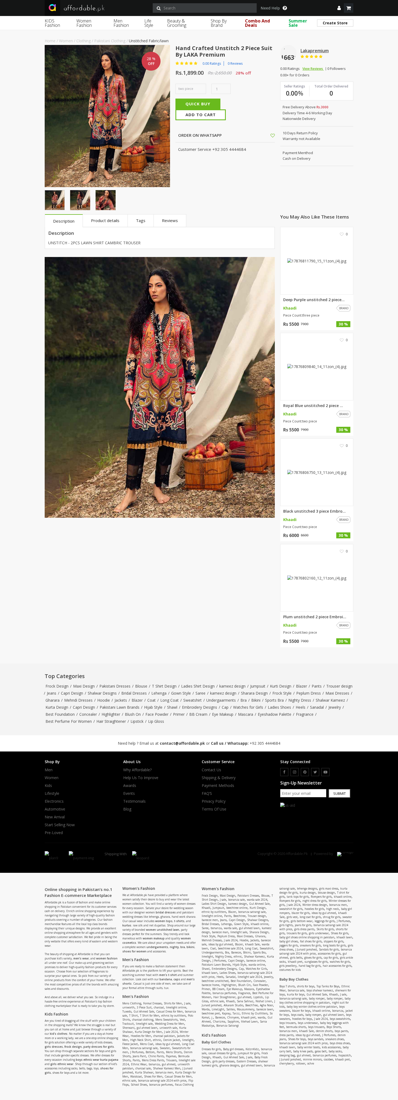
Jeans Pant (139, 1056)
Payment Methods (218, 785)
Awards (129, 785)
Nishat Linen (264, 1001)
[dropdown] (339, 8)
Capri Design (72, 693)
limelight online (176, 1007)
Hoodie (103, 700)
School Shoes (139, 1084)
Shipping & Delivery (219, 778)
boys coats (297, 1015)
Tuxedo (126, 1011)
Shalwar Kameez (330, 700)
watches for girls (340, 962)
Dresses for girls (211, 1049)
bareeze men (210, 920)
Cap (225, 707)
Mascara (245, 714)
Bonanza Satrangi (227, 1025)
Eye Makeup (222, 714)
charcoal (159, 1007)
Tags (140, 220)
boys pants (341, 1031)
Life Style (148, 23)
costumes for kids (290, 970)
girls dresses (54, 1047)
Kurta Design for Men (148, 1032)
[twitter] (315, 772)
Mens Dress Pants (153, 1060)
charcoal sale (143, 1068)
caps (177, 979)
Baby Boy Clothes (293, 979)
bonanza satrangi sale (144, 1048)
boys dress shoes (340, 1043)
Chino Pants (156, 1056)
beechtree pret (211, 1013)
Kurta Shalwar (144, 1072)
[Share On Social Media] (268, 135)
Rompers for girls (321, 897)
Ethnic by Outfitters (254, 1013)
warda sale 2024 (257, 900)
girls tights (286, 925)
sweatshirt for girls (290, 909)
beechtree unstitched (215, 981)
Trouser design (339, 686)
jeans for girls (303, 925)
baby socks (335, 1051)
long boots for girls (334, 945)
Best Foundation (60, 714)
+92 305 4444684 (265, 743)
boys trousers (287, 1023)
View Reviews (313, 68)
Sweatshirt (192, 700)
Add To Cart (200, 114)
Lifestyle (52, 793)
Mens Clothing (131, 1003)
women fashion (107, 958)
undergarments (157, 947)
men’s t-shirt (168, 975)
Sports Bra (274, 700)
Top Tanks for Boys (328, 986)
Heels (300, 707)
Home (50, 40)
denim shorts (324, 1031)
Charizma (219, 1021)
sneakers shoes (334, 1039)
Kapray (226, 1013)
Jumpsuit (257, 686)
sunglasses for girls (316, 962)
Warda (206, 1009)
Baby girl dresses (233, 1049)
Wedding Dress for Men (169, 1024)
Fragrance (305, 714)
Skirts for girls (325, 929)
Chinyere (233, 1017)
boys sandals (315, 1039)
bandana (165, 979)
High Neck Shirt (140, 1040)
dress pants (286, 1035)
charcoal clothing (142, 1019)
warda (261, 1017)
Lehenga (159, 693)
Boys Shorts (334, 1027)
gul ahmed (168, 1064)
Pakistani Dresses (115, 686)
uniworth (128, 1007)
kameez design (232, 686)
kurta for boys (295, 994)
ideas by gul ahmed (167, 1044)
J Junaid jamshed (306, 949)
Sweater (165, 1048)
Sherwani (128, 1028)
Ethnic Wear (138, 1064)
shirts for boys (305, 986)
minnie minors (312, 1059)
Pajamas (171, 1056)
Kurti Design (280, 686)
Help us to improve (140, 778)
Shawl (172, 707)
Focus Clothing (184, 1084)
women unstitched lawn (162, 930)
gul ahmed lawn (147, 1028)
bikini (190, 947)
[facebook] (284, 772)
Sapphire (233, 1021)
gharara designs (229, 1065)
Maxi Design (84, 686)
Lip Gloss (156, 721)
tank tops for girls (298, 897)
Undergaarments (221, 700)
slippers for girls (333, 941)
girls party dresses (223, 1061)
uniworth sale (168, 1028)
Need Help (270, 8)
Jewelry (334, 707)
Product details (105, 220)
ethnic (157, 1040)
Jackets (121, 700)
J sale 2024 (171, 1032)
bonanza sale (236, 900)
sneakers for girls (310, 945)
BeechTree (251, 1005)
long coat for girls (310, 917)
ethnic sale (129, 1080)
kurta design (308, 892)
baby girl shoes (288, 941)
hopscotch (344, 1055)
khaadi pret (248, 1017)
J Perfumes (136, 1052)
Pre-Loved (54, 833)
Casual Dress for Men (169, 1011)
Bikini (255, 700)
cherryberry (286, 1063)
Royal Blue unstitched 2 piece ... (313, 405)
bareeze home (210, 985)
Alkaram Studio (233, 1005)
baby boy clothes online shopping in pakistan (315, 1000)
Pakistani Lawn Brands (119, 707)
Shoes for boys (297, 1039)
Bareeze (236, 952)
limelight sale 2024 (250, 977)
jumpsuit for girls (248, 1053)
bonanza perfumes (161, 1084)
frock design (73, 1047)
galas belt (321, 1051)
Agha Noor (266, 1005)
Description (63, 221)
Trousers (171, 1060)
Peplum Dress (308, 693)
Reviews (170, 220)
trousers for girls (297, 933)
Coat (151, 700)
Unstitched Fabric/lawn (149, 40)
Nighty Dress (299, 700)
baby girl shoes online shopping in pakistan (306, 937)
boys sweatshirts (340, 1019)
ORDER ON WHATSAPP (199, 135)
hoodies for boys (302, 1019)
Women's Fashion (218, 888)
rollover (300, 1063)
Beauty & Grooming (176, 23)
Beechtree (239, 916)
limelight (188, 1040)
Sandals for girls (329, 949)
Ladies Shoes (279, 707)
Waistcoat (136, 1076)
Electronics (54, 801)
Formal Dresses (152, 1003)
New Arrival (55, 817)
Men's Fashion (135, 996)
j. (212, 1017)
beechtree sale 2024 (230, 948)
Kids (48, 785)
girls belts (296, 957)
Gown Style (181, 693)
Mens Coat (146, 1044)
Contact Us (211, 770)
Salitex (230, 1009)
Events (129, 793)
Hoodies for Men (141, 1036)
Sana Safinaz (245, 1001)
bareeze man (220, 932)
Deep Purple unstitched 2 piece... (314, 299)
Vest (182, 1019)
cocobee (328, 1059)
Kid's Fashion (214, 1035)
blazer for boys (301, 1011)
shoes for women (134, 951)
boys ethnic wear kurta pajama (97, 1060)
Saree (200, 693)
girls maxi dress (328, 888)
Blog (127, 809)
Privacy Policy (214, 801)
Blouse (141, 686)
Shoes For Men (153, 1076)
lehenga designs (307, 888)
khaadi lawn (209, 973)
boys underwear (308, 1023)
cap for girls (331, 957)
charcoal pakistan (164, 1036)
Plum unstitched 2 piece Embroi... (314, 616)
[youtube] (325, 772)
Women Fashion (84, 23)
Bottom (150, 1052)
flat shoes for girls (311, 941)
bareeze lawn (264, 1009)
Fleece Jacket (130, 1044)
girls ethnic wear (61, 1064)
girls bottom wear (301, 921)
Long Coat (169, 700)
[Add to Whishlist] (272, 135)
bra (182, 947)
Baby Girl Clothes (216, 1042)
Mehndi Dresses (78, 700)
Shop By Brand (219, 23)
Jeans (51, 693)
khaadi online (259, 924)
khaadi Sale (252, 944)
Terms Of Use (214, 809)
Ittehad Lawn (249, 1021)
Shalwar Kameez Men (166, 1068)
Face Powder (156, 714)
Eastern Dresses (246, 1061)
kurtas (126, 925)
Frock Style (282, 693)
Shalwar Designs (102, 693)
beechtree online (236, 908)
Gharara (52, 700)
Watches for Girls (248, 707)
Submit (339, 793)
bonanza (154, 1064)
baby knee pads (303, 1051)
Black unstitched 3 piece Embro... (314, 511)
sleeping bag (287, 1055)
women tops (163, 921)
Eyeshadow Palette (274, 714)
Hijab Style (153, 707)
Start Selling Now (60, 825)
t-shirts (179, 921)
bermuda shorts (296, 1027)
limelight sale (144, 1024)
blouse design (326, 892)
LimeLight (218, 1009)
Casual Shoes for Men (178, 1076)
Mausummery (245, 1009)
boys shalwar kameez (319, 990)
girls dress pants (304, 929)
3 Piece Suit (144, 1007)
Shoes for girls (339, 933)
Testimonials (134, 801)
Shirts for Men (173, 1003)
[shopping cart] (348, 8)
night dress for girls (314, 901)
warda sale (230, 928)
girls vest (292, 917)
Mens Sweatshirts (166, 1019)
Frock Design (56, 686)
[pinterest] (305, 772)
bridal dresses (166, 912)
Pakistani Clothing (109, 40)
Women (66, 40)
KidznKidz (252, 1049)
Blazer (301, 686)
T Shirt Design (164, 686)
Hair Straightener (111, 721)
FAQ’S (207, 793)
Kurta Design (56, 707)
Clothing (83, 40)
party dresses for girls (98, 1047)
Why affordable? (137, 770)
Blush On (133, 714)
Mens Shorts (174, 1052)
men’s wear (81, 958)
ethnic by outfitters (173, 1015)
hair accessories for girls (337, 966)
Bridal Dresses (134, 693)
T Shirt (133, 1015)
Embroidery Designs (199, 707)
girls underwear (319, 933)
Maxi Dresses (337, 693)
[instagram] (295, 772)
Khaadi (206, 908)
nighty (174, 947)
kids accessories (331, 1047)
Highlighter (111, 714)
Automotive (55, 809)
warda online (257, 964)
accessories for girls (329, 953)
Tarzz (236, 1013)
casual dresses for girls (222, 1053)
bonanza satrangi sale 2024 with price (162, 1080)
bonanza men (164, 1072)
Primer (179, 714)
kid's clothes (58, 1034)
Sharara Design (254, 693)
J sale (187, 1003)
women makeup (154, 938)
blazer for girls (300, 913)
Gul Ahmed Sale (143, 1011)
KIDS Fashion (52, 23)
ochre (310, 1063)
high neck (332, 909)
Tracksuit (128, 1024)
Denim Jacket (171, 1040)
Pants (317, 686)
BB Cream (198, 714)
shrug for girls (331, 917)
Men (49, 770)
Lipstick (137, 721)
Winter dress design (314, 905)
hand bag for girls (310, 966)
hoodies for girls (314, 909)
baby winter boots (308, 1047)
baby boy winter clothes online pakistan (312, 1006)
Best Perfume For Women (68, 721)
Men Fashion (121, 23)
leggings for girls (325, 921)
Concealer (88, 714)
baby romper (317, 998)
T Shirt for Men (149, 1015)
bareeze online (255, 960)
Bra (243, 700)
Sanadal (317, 707)
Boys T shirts (287, 986)
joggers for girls (288, 945)
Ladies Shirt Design (198, 686)
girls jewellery (287, 966)
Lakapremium (315, 51)
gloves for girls (313, 957)
